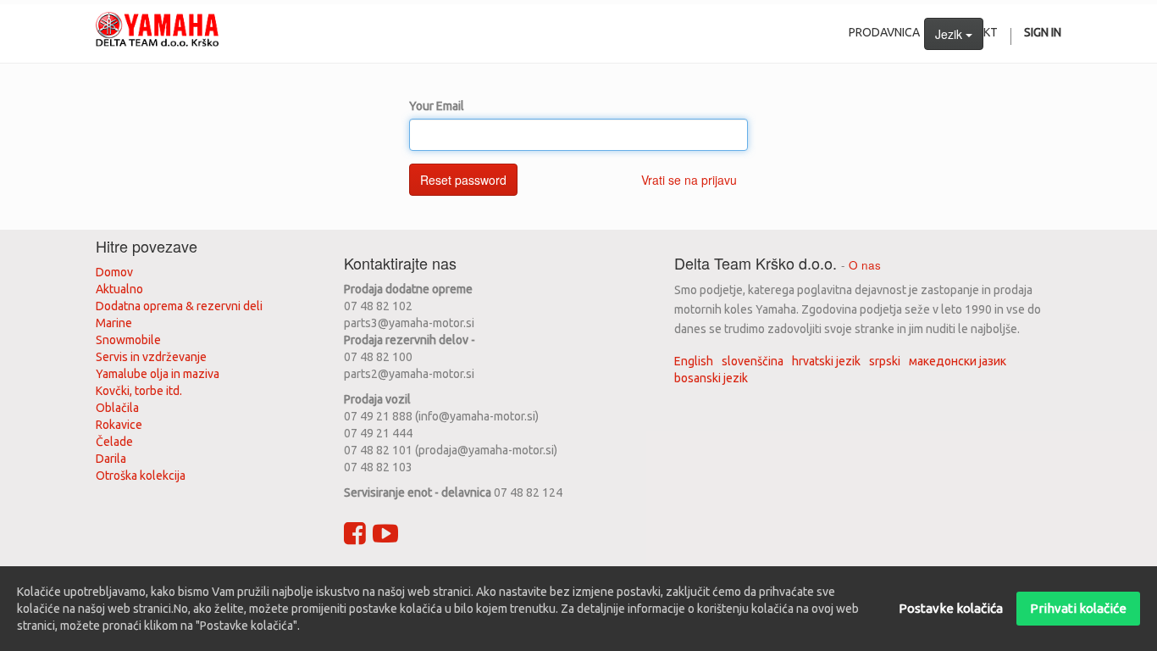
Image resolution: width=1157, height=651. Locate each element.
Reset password (463, 179)
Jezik (950, 33)
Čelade (114, 441)
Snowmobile (128, 340)
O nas (865, 265)
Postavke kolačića (951, 608)
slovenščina (752, 361)
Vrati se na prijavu (689, 179)
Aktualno (119, 289)
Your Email (436, 106)
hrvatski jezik (826, 361)
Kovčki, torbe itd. (139, 391)
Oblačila (117, 408)
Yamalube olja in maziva (157, 374)
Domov (114, 272)
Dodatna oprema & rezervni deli (179, 306)
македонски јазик (957, 361)
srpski (884, 361)
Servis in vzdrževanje (151, 357)
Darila (111, 458)
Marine (114, 323)
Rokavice (119, 424)
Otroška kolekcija (140, 475)
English (693, 361)
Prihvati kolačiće (1078, 608)
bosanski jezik (711, 378)
